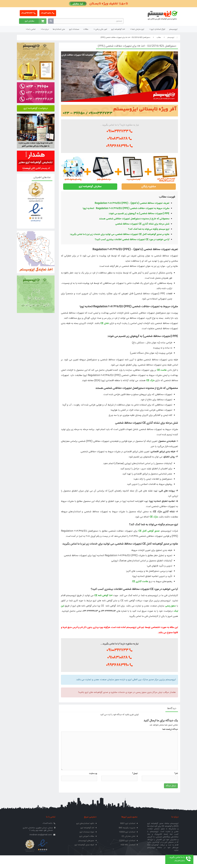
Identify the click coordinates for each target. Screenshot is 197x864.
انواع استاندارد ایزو (158, 29)
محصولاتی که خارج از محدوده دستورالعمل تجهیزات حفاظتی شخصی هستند (134, 219)
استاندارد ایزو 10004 (127, 832)
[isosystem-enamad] (42, 845)
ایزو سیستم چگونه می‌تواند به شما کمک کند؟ (148, 229)
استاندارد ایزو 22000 (127, 840)
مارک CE (150, 381)
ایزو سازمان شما (138, 29)
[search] (51, 21)
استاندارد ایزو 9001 (127, 823)
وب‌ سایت (93, 773)
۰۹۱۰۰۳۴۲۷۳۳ (27, 13)
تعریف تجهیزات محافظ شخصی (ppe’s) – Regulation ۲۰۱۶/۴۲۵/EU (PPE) (132, 203)
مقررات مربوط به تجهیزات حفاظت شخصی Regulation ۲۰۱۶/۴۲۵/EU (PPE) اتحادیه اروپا (126, 208)
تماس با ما (31, 29)
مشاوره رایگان (148, 186)
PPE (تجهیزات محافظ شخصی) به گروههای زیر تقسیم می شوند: (139, 214)
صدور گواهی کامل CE (149, 531)
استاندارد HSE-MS (128, 844)
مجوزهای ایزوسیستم (86, 840)
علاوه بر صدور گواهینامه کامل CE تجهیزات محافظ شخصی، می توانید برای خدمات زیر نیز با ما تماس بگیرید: (119, 234)
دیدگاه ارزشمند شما (170, 729)
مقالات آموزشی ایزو (86, 836)
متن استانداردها (59, 29)
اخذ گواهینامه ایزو (118, 29)
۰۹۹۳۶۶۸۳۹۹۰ (118, 146)
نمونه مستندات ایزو (87, 832)
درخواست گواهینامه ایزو (36, 108)
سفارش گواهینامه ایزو (90, 186)
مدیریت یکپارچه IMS (127, 827)
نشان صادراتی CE (128, 836)
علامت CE (162, 370)
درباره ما (45, 29)
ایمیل (134, 773)
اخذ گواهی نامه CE (103, 595)
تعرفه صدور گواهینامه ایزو (84, 844)
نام (176, 773)
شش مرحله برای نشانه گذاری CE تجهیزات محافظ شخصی (142, 224)
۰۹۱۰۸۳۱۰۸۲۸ (46, 13)
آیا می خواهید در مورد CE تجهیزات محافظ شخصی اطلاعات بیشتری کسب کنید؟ (132, 240)
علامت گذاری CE (140, 582)
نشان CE (104, 323)
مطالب (159, 37)
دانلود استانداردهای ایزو (85, 823)
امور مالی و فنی (101, 29)
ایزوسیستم (173, 29)
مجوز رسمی (170, 606)
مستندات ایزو (74, 29)
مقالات (85, 29)
